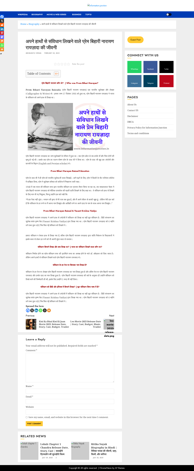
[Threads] (45, 310)
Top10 (88, 14)
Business (76, 14)
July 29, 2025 (47, 458)
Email (29, 396)
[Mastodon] (2, 37)
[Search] (174, 14)
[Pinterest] (2, 33)
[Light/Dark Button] (169, 14)
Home (23, 24)
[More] (49, 310)
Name (29, 386)
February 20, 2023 (52, 53)
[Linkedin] (36, 310)
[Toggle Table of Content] (55, 73)
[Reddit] (2, 25)
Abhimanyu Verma (33, 53)
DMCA (130, 121)
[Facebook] (28, 310)
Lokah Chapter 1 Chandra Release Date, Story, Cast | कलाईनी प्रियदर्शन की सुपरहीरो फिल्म (54, 449)
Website (30, 406)
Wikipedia (23, 14)
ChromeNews (105, 468)
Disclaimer (132, 116)
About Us (131, 104)
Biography (37, 14)
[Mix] (2, 41)
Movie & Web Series (56, 14)
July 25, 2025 (98, 458)
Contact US (132, 110)
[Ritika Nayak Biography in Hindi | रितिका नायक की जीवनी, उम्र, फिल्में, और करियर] (80, 451)
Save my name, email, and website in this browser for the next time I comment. (68, 417)
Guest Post (135, 39)
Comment (31, 350)
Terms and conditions (138, 133)
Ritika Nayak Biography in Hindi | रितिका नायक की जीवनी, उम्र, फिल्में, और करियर (104, 449)
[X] (32, 310)
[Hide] (1, 54)
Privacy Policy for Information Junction (147, 127)
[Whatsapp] (40, 310)
